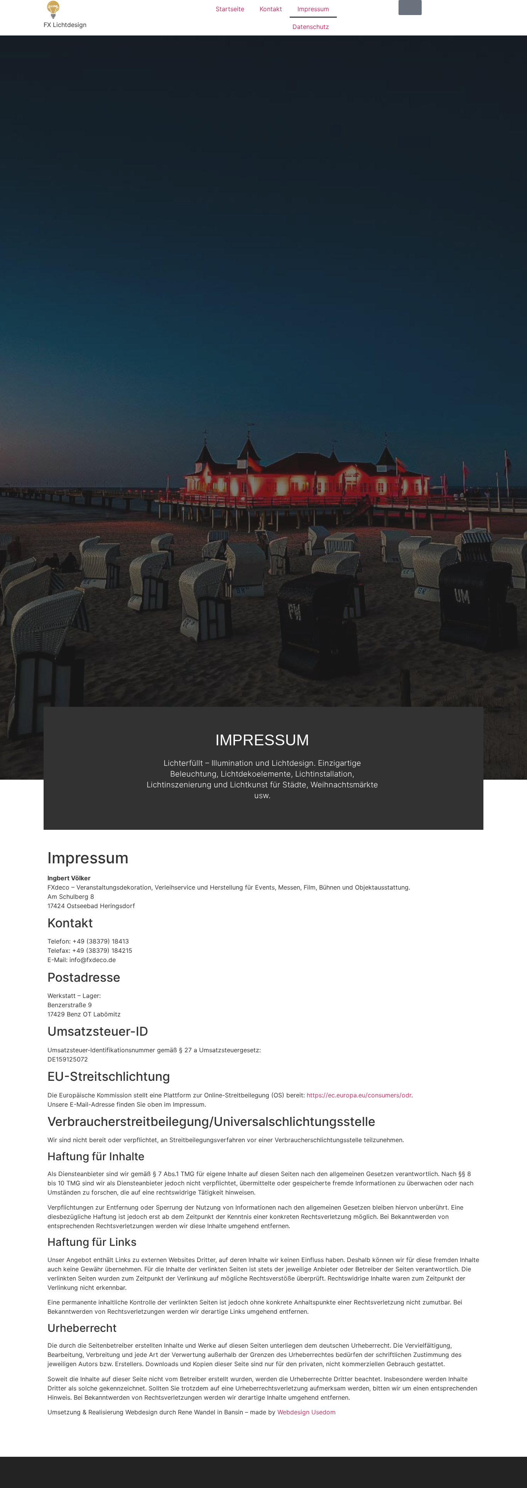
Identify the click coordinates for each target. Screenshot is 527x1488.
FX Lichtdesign (65, 25)
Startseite (230, 9)
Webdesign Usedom (306, 1412)
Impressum (313, 9)
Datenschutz (310, 26)
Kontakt (271, 9)
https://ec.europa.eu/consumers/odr (359, 1095)
